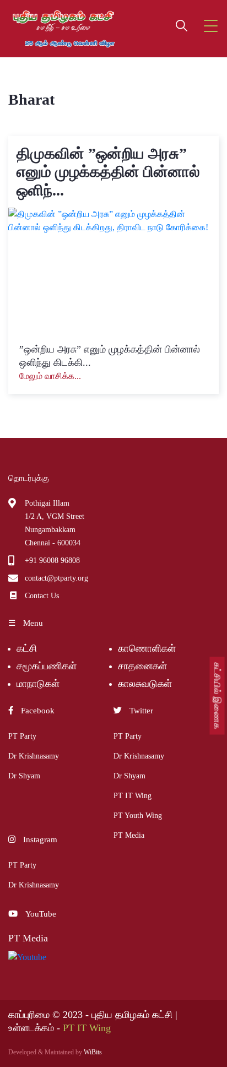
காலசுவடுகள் (146, 683)
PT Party (22, 736)
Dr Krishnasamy (33, 756)
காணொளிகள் (147, 648)
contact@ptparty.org (56, 578)
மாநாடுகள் (38, 683)
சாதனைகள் (142, 665)
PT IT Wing (133, 796)
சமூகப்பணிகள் (47, 665)
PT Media (129, 835)
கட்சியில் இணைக (217, 696)
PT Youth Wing (138, 815)
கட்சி (27, 648)
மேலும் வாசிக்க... (50, 376)
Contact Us (42, 596)
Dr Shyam (24, 776)
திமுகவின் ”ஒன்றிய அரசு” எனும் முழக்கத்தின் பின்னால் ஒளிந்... (108, 172)
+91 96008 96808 (52, 560)
